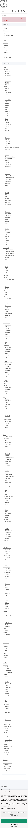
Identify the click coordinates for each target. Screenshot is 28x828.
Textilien (5, 662)
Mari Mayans (7, 315)
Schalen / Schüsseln (9, 695)
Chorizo (6, 604)
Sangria (5, 632)
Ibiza (6, 259)
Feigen (6, 591)
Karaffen (7, 668)
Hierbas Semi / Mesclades (9, 362)
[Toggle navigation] (3, 11)
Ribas (6, 196)
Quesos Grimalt (8, 532)
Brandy (5, 290)
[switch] (4, 812)
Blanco (6, 264)
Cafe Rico (7, 448)
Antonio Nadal (8, 96)
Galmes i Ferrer (8, 164)
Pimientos (6, 646)
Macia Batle (7, 173)
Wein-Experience (7, 770)
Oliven (6, 504)
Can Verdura (7, 141)
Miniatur (6, 689)
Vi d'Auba (7, 236)
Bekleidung (6, 657)
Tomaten (7, 506)
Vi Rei (6, 238)
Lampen (6, 685)
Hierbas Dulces (7, 322)
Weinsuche (7, 84)
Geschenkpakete (7, 724)
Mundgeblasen (8, 670)
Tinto (6, 268)
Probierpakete (6, 752)
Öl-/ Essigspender (8, 672)
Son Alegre (7, 208)
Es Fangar (7, 160)
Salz (6, 578)
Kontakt (5, 33)
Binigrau (6, 107)
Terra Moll (7, 228)
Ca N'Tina (7, 122)
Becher (6, 676)
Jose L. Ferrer (8, 170)
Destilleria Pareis (8, 303)
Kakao (5, 628)
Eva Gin (6, 307)
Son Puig (7, 221)
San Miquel (7, 626)
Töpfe (6, 702)
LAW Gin (7, 470)
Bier (4, 613)
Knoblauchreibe (8, 683)
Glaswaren (6, 664)
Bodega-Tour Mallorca (9, 736)
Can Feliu (7, 130)
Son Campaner (8, 213)
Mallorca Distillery (8, 313)
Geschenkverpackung (8, 726)
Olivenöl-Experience (7, 766)
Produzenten (6, 438)
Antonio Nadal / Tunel (9, 279)
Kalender (5, 660)
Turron (6, 595)
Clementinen (6, 642)
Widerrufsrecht (7, 54)
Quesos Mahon (8, 534)
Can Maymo (7, 134)
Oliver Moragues (8, 190)
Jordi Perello (7, 332)
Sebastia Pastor (8, 204)
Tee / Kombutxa (7, 634)
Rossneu (7, 198)
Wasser (5, 636)
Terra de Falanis (8, 226)
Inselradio (7, 309)
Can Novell (7, 135)
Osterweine (7, 77)
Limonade (6, 630)
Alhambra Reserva (9, 615)
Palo (4, 396)
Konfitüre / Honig (7, 540)
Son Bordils (7, 211)
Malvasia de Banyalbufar (10, 175)
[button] (18, 11)
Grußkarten (6, 728)
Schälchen (7, 693)
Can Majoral (7, 132)
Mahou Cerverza (8, 622)
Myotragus (7, 187)
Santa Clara (7, 202)
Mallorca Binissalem (9, 249)
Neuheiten (6, 750)
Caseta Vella (7, 149)
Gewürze (7, 576)
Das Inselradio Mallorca (10, 156)
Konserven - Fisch (7, 545)
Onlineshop (7, 741)
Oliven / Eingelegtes (7, 547)
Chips (6, 585)
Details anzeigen (14, 826)
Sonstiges (7, 697)
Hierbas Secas (6, 345)
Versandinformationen (8, 38)
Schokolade (6, 580)
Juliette (6, 288)
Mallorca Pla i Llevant (9, 251)
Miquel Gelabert (8, 181)
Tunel (6, 234)
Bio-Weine (7, 73)
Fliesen (6, 679)
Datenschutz (6, 45)
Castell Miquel (8, 151)
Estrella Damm (8, 619)
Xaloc (6, 245)
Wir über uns (6, 30)
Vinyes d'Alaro (8, 244)
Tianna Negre (7, 230)
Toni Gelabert (7, 232)
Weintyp (5, 263)
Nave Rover (7, 189)
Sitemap (5, 50)
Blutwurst (7, 602)
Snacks (5, 581)
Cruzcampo (7, 617)
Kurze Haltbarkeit (7, 748)
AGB (4, 47)
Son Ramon (7, 223)
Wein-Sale (7, 82)
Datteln (6, 587)
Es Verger (7, 162)
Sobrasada (7, 608)
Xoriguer (7, 320)
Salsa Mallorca (8, 570)
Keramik (5, 674)
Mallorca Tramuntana (9, 253)
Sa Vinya (7, 538)
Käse (5, 526)
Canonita (7, 286)
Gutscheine (6, 734)
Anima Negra (7, 94)
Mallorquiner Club (7, 57)
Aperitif (5, 281)
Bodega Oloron (8, 113)
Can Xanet (7, 145)
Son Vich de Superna (9, 225)
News (5, 40)
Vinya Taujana (8, 242)
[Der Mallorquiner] (5, 4)
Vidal (6, 294)
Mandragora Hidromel (9, 177)
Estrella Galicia (8, 620)
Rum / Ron (6, 412)
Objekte (6, 691)
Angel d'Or (7, 440)
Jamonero (7, 515)
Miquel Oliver (7, 183)
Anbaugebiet (6, 247)
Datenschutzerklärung (5, 808)
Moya (6, 317)
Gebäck (6, 509)
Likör (5, 383)
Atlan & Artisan (8, 99)
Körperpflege (6, 704)
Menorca (7, 257)
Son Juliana (7, 217)
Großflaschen (8, 75)
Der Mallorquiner (8, 158)
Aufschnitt (7, 528)
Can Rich (7, 139)
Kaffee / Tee (6, 519)
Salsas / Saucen (7, 566)
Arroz (6, 564)
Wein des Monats (7, 757)
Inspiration (6, 69)
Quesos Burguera (8, 530)
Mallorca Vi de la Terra (9, 255)
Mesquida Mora (8, 179)
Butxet (6, 120)
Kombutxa (7, 525)
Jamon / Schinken (7, 513)
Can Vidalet (7, 143)
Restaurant (6, 28)
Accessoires (7, 71)
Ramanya (7, 194)
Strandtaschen (8, 719)
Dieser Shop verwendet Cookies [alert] (14, 792)
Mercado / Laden (8, 739)
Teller (6, 700)
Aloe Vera (7, 706)
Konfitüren (7, 544)
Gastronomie (7, 737)
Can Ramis (7, 137)
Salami (6, 606)
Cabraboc (7, 283)
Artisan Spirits (8, 444)
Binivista (7, 109)
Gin (4, 296)
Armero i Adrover (8, 97)
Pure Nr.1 (7, 710)
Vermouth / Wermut (8, 419)
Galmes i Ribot (8, 166)
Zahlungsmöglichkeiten (8, 35)
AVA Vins (7, 101)
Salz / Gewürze (7, 572)
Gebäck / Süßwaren (7, 507)
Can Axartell (7, 126)
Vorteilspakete (8, 80)
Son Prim (7, 219)
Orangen (5, 644)
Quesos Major (8, 536)
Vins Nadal (7, 240)
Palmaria (7, 708)
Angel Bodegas (8, 92)
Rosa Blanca (7, 624)
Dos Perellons (8, 305)
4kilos (6, 90)
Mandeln (7, 502)
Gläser (6, 666)
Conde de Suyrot (8, 152)
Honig (6, 542)
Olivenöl (6, 561)
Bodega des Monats (8, 746)
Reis (4, 562)
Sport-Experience (7, 768)
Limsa (6, 334)
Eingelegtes (7, 551)
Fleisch (6, 500)
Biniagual (7, 103)
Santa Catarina (8, 200)
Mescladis (6, 385)
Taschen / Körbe (7, 712)
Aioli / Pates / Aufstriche (8, 496)
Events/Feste (6, 764)
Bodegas (5, 86)
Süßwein (7, 270)
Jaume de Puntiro (8, 168)
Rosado (6, 266)
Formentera (7, 261)
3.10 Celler (7, 88)
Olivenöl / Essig (7, 555)
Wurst (5, 597)
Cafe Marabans (8, 521)
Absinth (5, 277)
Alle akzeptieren (14, 820)
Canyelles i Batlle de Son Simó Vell (12, 147)
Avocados (6, 640)
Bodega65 (7, 115)
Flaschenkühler (8, 678)
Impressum (6, 52)
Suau (6, 292)
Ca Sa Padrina (8, 124)
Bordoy (6, 118)
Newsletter (6, 42)
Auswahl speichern (14, 824)
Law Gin (6, 311)
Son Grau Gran (8, 215)
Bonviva (6, 116)
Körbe (6, 717)
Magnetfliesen (8, 687)
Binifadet (7, 105)
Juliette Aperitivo (8, 467)
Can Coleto (7, 128)
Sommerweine (8, 78)
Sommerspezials (7, 754)
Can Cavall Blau (8, 284)
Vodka (5, 434)
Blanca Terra (7, 111)
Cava (6, 272)
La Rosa (6, 171)
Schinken (7, 517)
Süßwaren (7, 511)
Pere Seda (7, 192)
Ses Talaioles (7, 206)
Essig (6, 559)
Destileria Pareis (8, 459)
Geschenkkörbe (8, 716)
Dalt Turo (7, 154)
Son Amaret (7, 209)
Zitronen (5, 650)
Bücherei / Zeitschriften (8, 659)
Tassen (6, 698)
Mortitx (6, 185)
